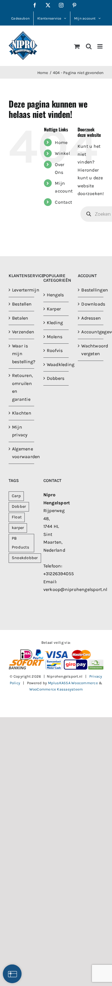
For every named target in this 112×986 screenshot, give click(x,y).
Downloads (91, 304)
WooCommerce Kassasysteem (56, 689)
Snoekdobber (25, 557)
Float (17, 517)
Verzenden (21, 331)
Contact (63, 202)
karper (18, 527)
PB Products (20, 543)
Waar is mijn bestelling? (21, 353)
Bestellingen (91, 290)
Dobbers (56, 378)
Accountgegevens (91, 331)
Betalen (20, 318)
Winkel (62, 153)
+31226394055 (58, 573)
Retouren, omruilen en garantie (21, 387)
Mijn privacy (20, 431)
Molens (54, 336)
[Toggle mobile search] (89, 46)
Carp (16, 495)
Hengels (55, 294)
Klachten (21, 413)
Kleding (55, 322)
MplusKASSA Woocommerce (73, 683)
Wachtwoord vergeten (91, 350)
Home (61, 142)
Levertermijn (21, 290)
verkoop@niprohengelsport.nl (75, 589)
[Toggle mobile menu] (100, 46)
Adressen (91, 318)
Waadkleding (56, 364)
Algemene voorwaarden (21, 453)
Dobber (19, 506)
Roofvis (55, 350)
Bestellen (21, 304)
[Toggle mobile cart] (77, 46)
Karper (54, 309)
